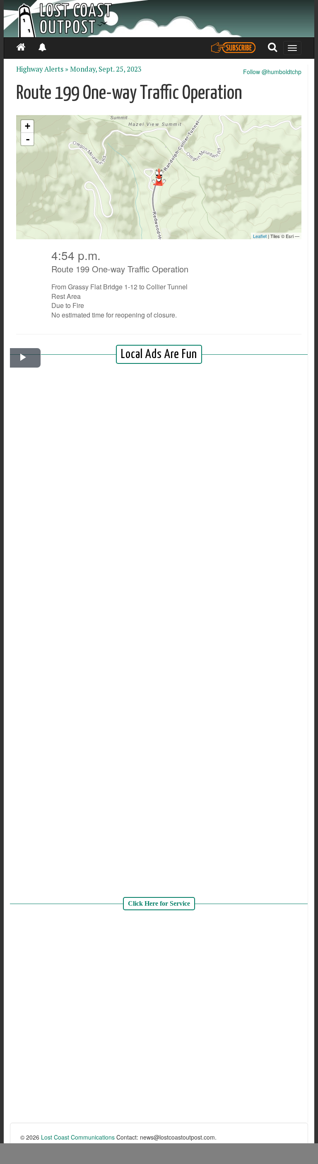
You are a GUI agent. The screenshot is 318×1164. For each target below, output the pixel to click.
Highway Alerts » (42, 69)
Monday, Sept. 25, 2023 (106, 69)
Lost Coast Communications (78, 1137)
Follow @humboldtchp (272, 71)
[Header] (159, 18)
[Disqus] (159, 1017)
